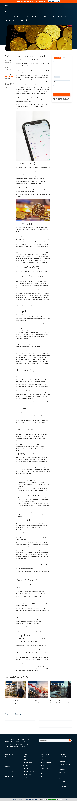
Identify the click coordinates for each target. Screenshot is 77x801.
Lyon (42, 776)
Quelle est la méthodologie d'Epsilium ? (12, 722)
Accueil (15, 11)
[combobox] (57, 77)
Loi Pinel (25, 756)
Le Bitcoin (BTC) (8, 60)
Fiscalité (25, 754)
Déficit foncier (26, 777)
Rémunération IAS (9, 769)
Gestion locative (44, 768)
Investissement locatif (46, 762)
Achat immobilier (45, 754)
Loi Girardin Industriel (27, 762)
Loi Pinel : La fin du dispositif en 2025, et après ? (47, 726)
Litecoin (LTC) (8, 74)
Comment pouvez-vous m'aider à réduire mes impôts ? (48, 719)
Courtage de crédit (63, 754)
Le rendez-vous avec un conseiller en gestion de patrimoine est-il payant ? (19, 719)
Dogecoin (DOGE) (8, 81)
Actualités (21, 11)
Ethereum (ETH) (8, 62)
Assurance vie (62, 769)
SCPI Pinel (25, 765)
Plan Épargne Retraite (64, 786)
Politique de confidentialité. (65, 99)
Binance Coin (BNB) (9, 64)
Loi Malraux (25, 768)
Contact (7, 762)
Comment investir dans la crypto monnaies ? (9, 57)
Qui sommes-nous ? (9, 754)
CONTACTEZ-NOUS (69, 5)
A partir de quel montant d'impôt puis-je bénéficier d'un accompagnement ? (19, 724)
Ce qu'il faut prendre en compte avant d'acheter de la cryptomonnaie (9, 85)
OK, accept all (52, 799)
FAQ (6, 759)
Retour (8, 11)
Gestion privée (62, 781)
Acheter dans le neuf (45, 756)
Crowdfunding (62, 772)
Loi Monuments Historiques (29, 771)
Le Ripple (7, 67)
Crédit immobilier (63, 756)
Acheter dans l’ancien (45, 759)
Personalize (59, 799)
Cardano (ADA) (10, 76)
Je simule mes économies (54, 1)
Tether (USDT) (8, 69)
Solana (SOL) (7, 78)
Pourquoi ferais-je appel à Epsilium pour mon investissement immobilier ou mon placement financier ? (53, 722)
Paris (42, 773)
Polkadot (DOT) (8, 71)
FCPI (60, 775)
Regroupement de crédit (64, 764)
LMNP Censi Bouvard (27, 759)
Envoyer (62, 94)
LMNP (42, 765)
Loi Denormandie (27, 774)
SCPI (60, 778)
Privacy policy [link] (64, 799)
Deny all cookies (44, 799)
